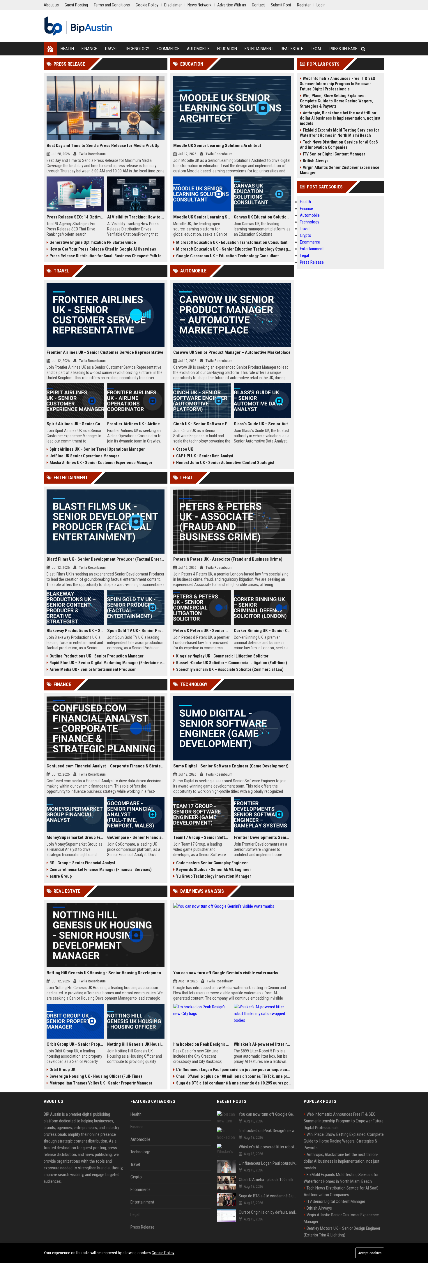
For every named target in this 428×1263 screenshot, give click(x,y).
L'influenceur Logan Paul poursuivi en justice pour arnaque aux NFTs (233, 1069)
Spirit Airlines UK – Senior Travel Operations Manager (97, 449)
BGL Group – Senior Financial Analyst (82, 862)
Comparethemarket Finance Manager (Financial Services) (100, 869)
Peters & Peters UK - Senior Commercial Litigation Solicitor (202, 630)
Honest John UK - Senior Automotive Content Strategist (225, 462)
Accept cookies (369, 1253)
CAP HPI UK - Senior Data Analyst (204, 456)
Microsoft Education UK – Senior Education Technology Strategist (233, 249)
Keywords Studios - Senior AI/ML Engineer (213, 869)
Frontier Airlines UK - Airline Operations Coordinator (136, 423)
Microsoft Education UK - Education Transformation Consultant (231, 242)
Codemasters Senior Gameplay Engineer (212, 862)
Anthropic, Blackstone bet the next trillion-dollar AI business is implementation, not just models (340, 118)
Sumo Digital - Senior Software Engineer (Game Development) (231, 766)
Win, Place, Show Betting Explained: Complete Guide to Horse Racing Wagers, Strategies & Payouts (336, 101)
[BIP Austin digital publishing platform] (78, 26)
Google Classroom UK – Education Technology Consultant (227, 255)
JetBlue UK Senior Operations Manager (84, 456)
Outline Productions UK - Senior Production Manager (96, 656)
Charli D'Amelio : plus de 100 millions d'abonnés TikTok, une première (233, 1076)
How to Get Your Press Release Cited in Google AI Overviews (102, 249)
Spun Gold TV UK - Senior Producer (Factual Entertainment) (136, 630)
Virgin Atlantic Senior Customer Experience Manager (339, 170)
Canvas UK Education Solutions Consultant (262, 217)
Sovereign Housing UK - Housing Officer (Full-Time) (95, 1076)
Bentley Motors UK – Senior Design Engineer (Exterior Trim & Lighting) (342, 1232)
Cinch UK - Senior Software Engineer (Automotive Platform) (202, 423)
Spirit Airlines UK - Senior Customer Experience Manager (75, 423)
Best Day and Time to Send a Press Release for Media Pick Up (103, 145)
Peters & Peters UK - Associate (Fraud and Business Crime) (227, 559)
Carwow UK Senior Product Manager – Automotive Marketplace (232, 352)
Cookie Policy (163, 1252)
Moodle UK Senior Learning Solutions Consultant (202, 217)
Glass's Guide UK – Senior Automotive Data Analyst (262, 423)
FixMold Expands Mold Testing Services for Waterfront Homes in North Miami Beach (339, 133)
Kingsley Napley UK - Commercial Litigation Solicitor (222, 656)
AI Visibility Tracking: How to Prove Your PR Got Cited (136, 217)
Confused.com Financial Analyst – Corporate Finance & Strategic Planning (106, 766)
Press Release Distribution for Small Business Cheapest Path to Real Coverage (107, 255)
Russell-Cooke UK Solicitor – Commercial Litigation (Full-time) (231, 662)
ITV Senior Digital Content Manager (334, 154)
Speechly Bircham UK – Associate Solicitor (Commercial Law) (230, 669)
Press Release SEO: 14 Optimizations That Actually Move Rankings (75, 217)
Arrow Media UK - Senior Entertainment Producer (92, 669)
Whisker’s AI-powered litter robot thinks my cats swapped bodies (262, 1044)
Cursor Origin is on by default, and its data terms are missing (268, 1212)
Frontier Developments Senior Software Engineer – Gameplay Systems (262, 837)
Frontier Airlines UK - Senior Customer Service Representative (105, 352)
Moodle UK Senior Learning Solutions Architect (217, 145)
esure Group (60, 876)
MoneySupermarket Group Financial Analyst (75, 837)
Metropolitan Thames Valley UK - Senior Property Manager (100, 1083)
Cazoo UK (184, 449)
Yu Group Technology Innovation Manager (213, 876)
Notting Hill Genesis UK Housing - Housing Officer (136, 1044)
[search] (363, 48)
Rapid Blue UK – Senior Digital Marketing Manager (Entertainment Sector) (107, 662)
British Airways (315, 160)
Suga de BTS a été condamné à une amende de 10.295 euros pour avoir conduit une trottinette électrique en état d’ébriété (233, 1083)
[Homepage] (50, 48)
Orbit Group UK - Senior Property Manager (75, 1044)
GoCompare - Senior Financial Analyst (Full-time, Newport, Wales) (136, 837)
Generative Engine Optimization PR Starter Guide (92, 242)
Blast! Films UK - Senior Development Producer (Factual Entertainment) (106, 559)
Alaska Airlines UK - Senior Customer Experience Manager (100, 462)
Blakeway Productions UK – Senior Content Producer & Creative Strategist (75, 630)
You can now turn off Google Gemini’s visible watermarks (225, 972)
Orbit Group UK (62, 1069)
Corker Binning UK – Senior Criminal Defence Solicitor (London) (262, 630)
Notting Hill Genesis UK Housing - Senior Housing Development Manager (106, 972)
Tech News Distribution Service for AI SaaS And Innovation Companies (339, 145)
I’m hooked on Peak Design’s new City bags (202, 1044)
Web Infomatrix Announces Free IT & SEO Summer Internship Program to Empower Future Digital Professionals (337, 83)
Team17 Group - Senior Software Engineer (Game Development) (202, 837)
